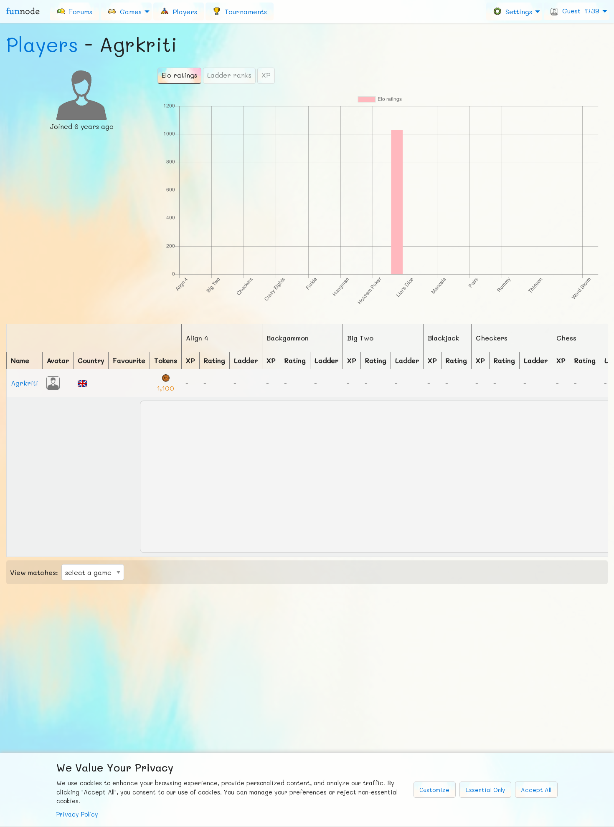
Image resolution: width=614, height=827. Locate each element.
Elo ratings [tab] (179, 75)
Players (42, 44)
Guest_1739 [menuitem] (578, 10)
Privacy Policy (77, 814)
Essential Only (485, 789)
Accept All (536, 789)
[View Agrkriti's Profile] (53, 382)
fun (23, 11)
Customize (434, 789)
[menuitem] (74, 11)
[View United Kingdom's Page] (82, 382)
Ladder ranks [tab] (229, 75)
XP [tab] (266, 75)
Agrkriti (24, 382)
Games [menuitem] (129, 11)
